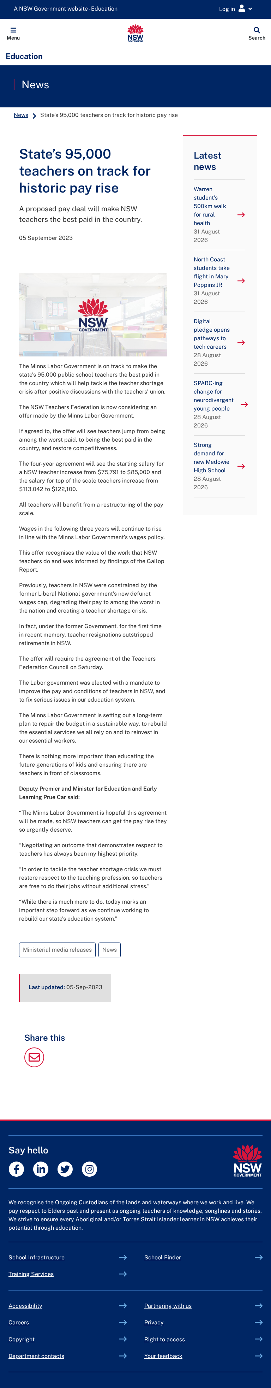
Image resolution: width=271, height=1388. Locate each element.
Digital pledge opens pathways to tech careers (212, 342)
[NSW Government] (248, 1161)
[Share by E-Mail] (34, 1065)
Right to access (164, 1339)
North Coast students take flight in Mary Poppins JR (212, 280)
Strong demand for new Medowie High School (211, 466)
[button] (13, 33)
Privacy (154, 1322)
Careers (18, 1322)
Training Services (47, 1274)
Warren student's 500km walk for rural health (210, 214)
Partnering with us (168, 1306)
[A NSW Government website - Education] (67, 9)
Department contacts (36, 1356)
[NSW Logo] (135, 33)
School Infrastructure (52, 1257)
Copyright (21, 1339)
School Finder (162, 1257)
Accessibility (25, 1306)
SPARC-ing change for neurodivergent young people (214, 404)
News (35, 84)
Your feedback (163, 1356)
